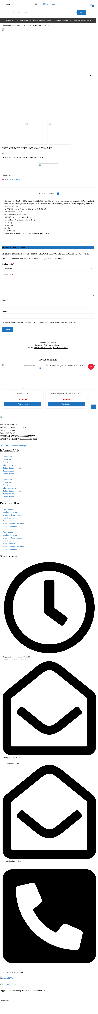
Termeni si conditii (10, 527)
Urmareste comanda (11, 474)
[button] (91, 5)
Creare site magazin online (38, 993)
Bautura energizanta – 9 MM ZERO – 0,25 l (66, 394)
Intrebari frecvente (10, 512)
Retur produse (8, 471)
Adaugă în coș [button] (23, 404)
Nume (5, 300)
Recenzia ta (7, 275)
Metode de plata (9, 518)
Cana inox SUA (22, 394)
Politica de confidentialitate (13, 524)
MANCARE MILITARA (43, 348)
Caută (81, 13)
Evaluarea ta (8, 264)
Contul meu (7, 456)
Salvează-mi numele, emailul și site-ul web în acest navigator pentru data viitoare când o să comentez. (42, 322)
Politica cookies (9, 521)
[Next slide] (90, 75)
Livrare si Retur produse (12, 515)
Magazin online (19, 25)
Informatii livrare (9, 465)
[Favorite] (40, 368)
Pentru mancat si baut (51, 345)
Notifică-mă (7, 175)
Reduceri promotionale (12, 468)
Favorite (6, 462)
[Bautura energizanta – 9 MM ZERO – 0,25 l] (66, 377)
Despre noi (7, 459)
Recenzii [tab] (53, 194)
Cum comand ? (9, 509)
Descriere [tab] (41, 194)
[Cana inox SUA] (22, 377)
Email (5, 311)
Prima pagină (6, 25)
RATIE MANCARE (60, 348)
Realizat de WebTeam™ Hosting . (13, 993)
